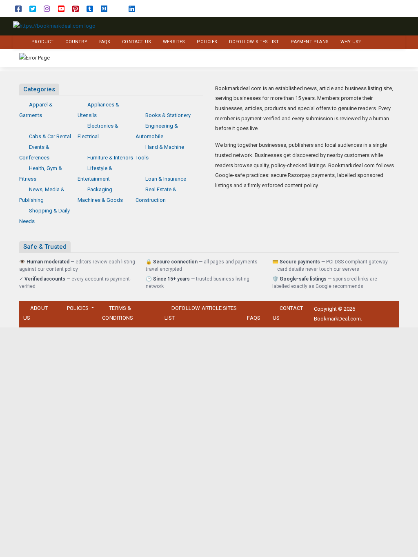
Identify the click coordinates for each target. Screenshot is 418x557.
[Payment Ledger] (389, 9)
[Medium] (104, 8)
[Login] (399, 9)
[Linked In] (132, 8)
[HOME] (17, 42)
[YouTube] (61, 8)
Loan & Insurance (165, 179)
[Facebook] (18, 8)
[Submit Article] (367, 9)
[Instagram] (47, 8)
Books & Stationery (168, 115)
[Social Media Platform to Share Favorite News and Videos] (54, 26)
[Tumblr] (90, 8)
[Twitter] (32, 8)
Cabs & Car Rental (50, 136)
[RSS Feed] (118, 8)
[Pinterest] (75, 8)
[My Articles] (378, 9)
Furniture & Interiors (110, 158)
